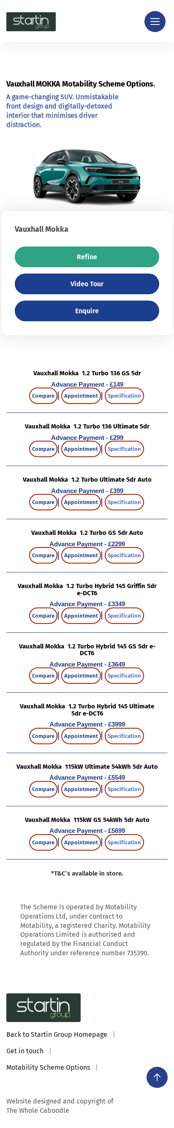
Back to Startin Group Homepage (56, 1034)
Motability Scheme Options (48, 1067)
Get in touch (25, 1051)
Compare (43, 396)
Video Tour (87, 284)
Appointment (81, 396)
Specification (124, 396)
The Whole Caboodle (37, 1110)
